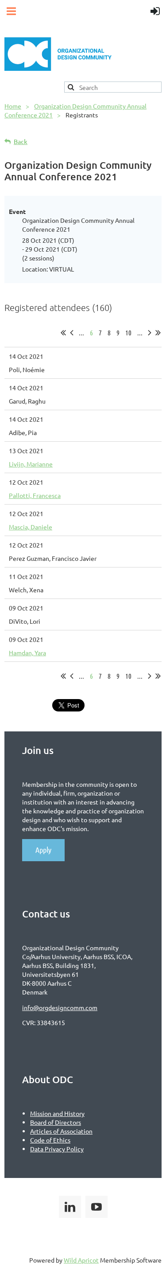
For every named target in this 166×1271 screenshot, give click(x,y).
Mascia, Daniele (30, 527)
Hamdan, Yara (27, 653)
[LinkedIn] (70, 1207)
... (81, 332)
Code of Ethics (50, 1140)
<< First (63, 332)
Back (20, 141)
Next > (149, 332)
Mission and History (57, 1113)
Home (12, 106)
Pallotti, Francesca (35, 495)
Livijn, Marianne (31, 464)
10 (128, 332)
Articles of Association (61, 1131)
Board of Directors (55, 1122)
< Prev (71, 332)
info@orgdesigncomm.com (59, 1007)
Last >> (158, 332)
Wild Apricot (81, 1260)
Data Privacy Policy (57, 1149)
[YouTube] (96, 1207)
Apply (43, 850)
